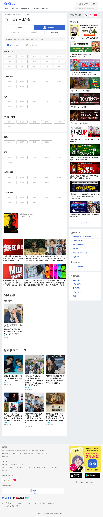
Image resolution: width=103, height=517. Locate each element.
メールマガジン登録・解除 (10, 506)
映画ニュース (17, 453)
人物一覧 (4, 470)
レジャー (37, 467)
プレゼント (77, 292)
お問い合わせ (52, 503)
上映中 (5, 8)
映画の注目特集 (28, 453)
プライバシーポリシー (17, 503)
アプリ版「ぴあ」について (86, 482)
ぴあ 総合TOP (83, 4)
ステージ (11, 467)
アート (4, 467)
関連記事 (54, 32)
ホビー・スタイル (54, 467)
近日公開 (14, 8)
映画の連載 (5, 456)
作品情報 (19, 27)
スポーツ (29, 467)
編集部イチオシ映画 (8, 450)
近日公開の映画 (78, 245)
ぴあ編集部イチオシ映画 (82, 236)
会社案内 (4, 503)
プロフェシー (21, 14)
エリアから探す (78, 266)
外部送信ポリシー (32, 503)
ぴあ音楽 (20, 464)
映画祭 (75, 249)
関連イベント (78, 257)
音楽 (94, 4)
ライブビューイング (80, 253)
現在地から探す (34, 45)
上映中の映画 (78, 241)
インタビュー (78, 284)
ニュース (76, 280)
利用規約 (43, 503)
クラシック (20, 467)
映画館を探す (26, 8)
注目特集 (76, 288)
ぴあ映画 (14, 14)
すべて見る (85, 223)
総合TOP (4, 464)
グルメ (44, 467)
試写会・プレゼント (41, 8)
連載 (74, 296)
